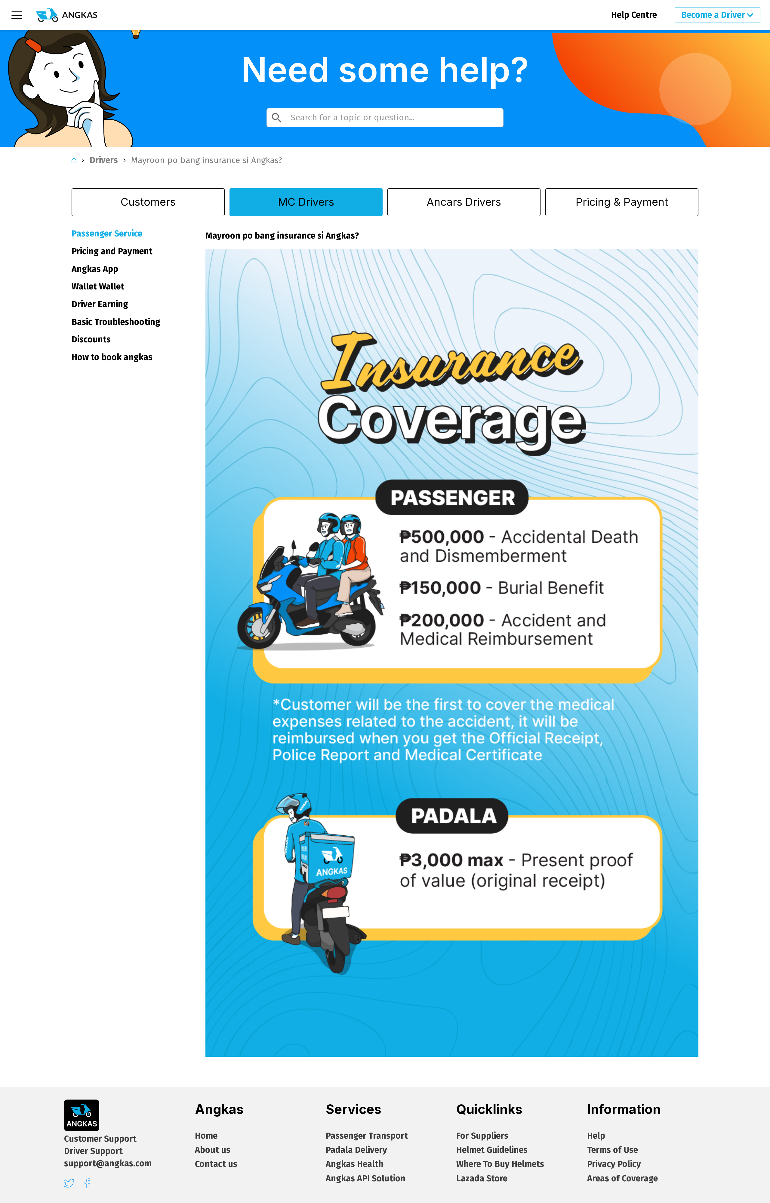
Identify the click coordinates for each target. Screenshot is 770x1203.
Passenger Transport (367, 1136)
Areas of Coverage (622, 1178)
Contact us (216, 1164)
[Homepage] (66, 15)
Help (596, 1136)
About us (212, 1150)
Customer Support (100, 1139)
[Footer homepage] (81, 1115)
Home (206, 1136)
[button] (717, 15)
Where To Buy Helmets (500, 1164)
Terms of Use (612, 1150)
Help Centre (634, 15)
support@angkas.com (108, 1164)
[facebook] (87, 1183)
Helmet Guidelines (492, 1150)
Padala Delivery (356, 1150)
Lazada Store (481, 1178)
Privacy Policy (614, 1164)
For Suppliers (482, 1136)
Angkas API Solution (365, 1178)
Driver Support (93, 1151)
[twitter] (69, 1183)
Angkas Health (354, 1164)
